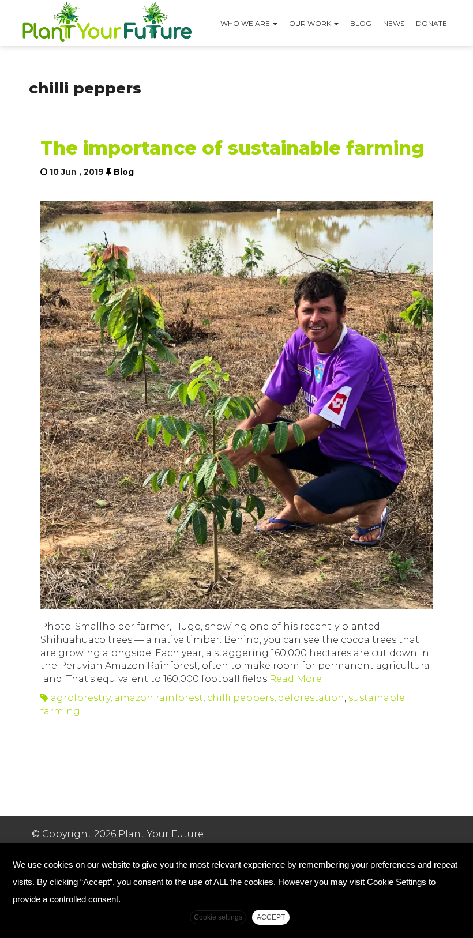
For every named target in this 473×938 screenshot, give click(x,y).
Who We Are (246, 23)
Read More (294, 678)
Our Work (311, 23)
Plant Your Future (106, 23)
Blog (360, 23)
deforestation (311, 697)
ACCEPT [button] (271, 917)
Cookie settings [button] (218, 917)
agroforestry (80, 697)
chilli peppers (240, 697)
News (393, 23)
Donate (431, 23)
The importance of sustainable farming (232, 148)
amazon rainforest (158, 697)
